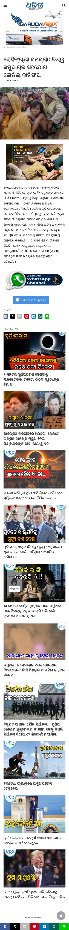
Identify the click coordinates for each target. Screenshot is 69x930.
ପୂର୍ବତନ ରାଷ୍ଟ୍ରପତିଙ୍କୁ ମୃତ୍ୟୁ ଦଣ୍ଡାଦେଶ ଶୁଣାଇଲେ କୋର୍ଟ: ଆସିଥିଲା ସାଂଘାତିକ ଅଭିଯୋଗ (33, 552)
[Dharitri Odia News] (34, 5)
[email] (25, 926)
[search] (63, 5)
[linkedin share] (33, 316)
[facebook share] (6, 316)
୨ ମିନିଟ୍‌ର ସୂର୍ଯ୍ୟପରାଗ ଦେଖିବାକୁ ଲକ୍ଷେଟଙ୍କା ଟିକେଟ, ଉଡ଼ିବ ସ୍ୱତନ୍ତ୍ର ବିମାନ (31, 379)
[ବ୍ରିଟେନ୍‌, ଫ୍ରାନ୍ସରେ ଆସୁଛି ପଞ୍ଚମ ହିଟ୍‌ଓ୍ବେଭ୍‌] (34, 760)
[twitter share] (12, 316)
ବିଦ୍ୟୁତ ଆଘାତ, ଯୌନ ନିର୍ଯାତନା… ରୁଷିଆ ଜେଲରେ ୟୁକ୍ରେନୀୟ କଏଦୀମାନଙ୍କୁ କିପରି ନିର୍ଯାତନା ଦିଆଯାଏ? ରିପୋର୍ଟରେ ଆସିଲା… (33, 729)
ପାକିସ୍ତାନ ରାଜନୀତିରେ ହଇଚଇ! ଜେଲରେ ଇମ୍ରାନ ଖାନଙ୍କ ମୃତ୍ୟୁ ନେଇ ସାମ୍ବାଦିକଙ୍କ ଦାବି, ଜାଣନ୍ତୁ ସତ (31, 438)
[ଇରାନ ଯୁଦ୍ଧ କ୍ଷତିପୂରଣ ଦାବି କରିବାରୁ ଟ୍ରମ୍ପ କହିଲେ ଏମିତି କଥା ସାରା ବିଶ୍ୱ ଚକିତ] (34, 868)
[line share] (47, 316)
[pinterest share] (26, 316)
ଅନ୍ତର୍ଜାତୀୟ (22, 47)
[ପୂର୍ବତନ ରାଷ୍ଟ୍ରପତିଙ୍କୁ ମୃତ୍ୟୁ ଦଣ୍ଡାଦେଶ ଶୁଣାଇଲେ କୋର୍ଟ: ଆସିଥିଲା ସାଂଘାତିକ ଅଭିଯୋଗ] (34, 524)
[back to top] (61, 915)
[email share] (19, 316)
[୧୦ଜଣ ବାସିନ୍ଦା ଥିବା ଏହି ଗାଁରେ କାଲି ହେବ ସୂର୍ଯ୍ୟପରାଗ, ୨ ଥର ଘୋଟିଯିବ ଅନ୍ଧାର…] (34, 469)
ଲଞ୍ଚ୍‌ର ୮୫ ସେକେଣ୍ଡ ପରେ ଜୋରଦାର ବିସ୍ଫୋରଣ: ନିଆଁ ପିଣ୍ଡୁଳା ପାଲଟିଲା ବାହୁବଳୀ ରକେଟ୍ (34, 670)
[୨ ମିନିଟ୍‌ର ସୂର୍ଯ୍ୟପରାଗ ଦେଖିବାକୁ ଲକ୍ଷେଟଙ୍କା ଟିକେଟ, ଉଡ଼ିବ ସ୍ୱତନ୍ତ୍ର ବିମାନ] (34, 351)
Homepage (9, 47)
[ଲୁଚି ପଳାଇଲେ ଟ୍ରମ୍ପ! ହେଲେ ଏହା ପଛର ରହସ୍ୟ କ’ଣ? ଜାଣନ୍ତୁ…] (34, 814)
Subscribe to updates (34, 299)
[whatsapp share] (40, 316)
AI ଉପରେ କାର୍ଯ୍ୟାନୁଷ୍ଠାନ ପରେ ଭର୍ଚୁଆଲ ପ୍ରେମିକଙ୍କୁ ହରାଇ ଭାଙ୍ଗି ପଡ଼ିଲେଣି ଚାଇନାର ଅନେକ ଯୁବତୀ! (32, 611)
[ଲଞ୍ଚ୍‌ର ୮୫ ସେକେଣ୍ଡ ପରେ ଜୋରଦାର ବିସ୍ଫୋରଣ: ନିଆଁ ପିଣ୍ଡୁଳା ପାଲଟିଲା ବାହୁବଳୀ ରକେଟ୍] (34, 642)
